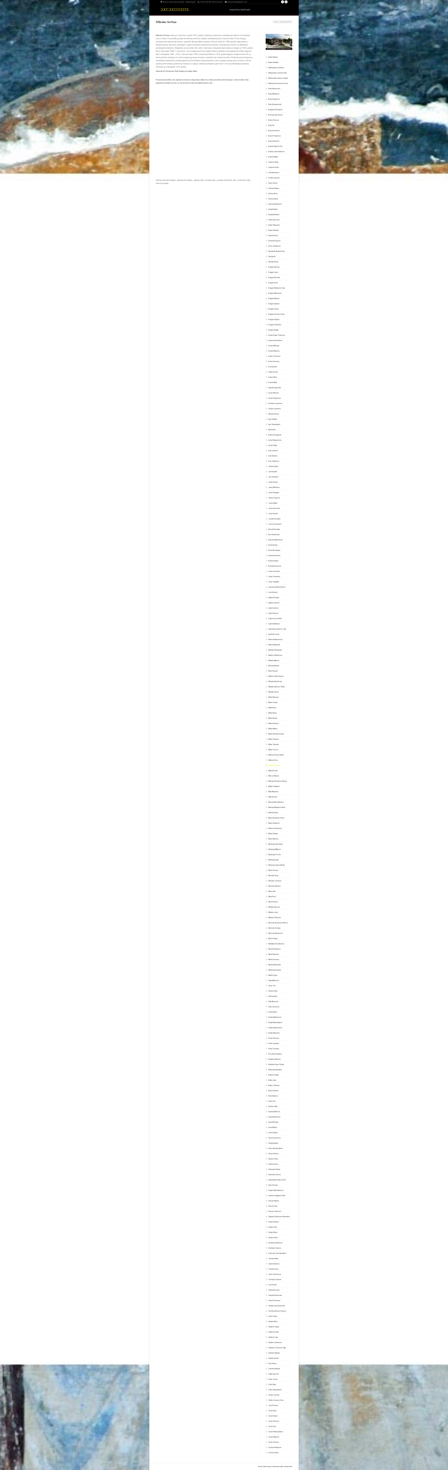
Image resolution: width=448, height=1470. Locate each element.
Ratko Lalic (272, 1080)
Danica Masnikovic (275, 204)
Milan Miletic (272, 729)
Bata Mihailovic (273, 94)
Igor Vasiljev (272, 419)
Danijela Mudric (274, 214)
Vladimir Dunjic (273, 1327)
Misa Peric (272, 896)
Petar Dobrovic (273, 1038)
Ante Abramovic (274, 89)
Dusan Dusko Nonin (275, 340)
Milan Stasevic (273, 739)
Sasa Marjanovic (274, 1117)
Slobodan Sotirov (274, 1175)
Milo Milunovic (273, 792)
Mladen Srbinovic (274, 917)
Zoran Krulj (272, 1411)
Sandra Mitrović (274, 1112)
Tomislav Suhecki (274, 1279)
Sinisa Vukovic (273, 1154)
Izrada (260, 1466)
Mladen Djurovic (274, 907)
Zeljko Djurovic (273, 1374)
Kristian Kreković (274, 555)
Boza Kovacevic (274, 131)
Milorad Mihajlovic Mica (276, 807)
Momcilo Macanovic (275, 933)
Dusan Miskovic (274, 351)
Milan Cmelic (273, 702)
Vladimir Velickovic (275, 1342)
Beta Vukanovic (274, 99)
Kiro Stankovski (274, 534)
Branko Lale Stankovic (276, 151)
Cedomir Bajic (273, 162)
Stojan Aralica (273, 1222)
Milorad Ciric (272, 797)
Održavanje (275, 1466)
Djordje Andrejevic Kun (276, 251)
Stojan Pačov (273, 1237)
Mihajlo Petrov (273, 692)
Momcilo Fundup (274, 928)
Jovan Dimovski (274, 508)
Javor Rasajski (273, 492)
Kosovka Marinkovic (275, 540)
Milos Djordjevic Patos (276, 818)
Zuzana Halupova (274, 1447)
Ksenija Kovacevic (274, 566)
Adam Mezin (273, 57)
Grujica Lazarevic (274, 409)
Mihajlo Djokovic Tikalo (276, 687)
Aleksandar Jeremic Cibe (277, 73)
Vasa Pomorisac (274, 1300)
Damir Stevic (273, 183)
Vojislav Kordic (273, 1358)
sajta (281, 1466)
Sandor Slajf (272, 1106)
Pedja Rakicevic (274, 1033)
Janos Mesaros (274, 487)
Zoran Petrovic (273, 1421)
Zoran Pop (272, 1426)
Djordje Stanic (273, 262)
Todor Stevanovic (274, 1274)
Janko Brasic (273, 482)
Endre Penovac (273, 361)
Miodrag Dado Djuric (275, 844)
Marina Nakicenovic (275, 639)
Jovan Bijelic (272, 503)
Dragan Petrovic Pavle (276, 314)
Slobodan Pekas (274, 1169)
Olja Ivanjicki (272, 996)
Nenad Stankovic (274, 949)
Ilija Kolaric (272, 430)
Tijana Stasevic (274, 1264)
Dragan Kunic (273, 283)
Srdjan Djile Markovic (276, 1190)
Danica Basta (273, 199)
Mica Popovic (273, 671)
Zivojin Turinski (273, 1395)
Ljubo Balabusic (274, 624)
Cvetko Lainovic (274, 178)
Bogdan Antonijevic (275, 110)
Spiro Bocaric (273, 1185)
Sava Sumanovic (274, 1138)
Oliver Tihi (272, 986)
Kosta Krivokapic (274, 550)
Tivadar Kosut (273, 1269)
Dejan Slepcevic (274, 225)
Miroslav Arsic (273, 875)
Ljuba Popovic (273, 613)
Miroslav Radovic (274, 886)
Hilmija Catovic (273, 414)
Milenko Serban (274, 765)
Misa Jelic (272, 891)
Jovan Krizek (273, 513)
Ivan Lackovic (273, 451)
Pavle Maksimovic (275, 1017)
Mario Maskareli (274, 645)
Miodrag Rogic (273, 860)
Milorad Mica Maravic (276, 802)
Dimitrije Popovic (274, 241)
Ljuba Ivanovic (273, 608)
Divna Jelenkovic (274, 246)
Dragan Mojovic (274, 298)
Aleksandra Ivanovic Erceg (278, 83)
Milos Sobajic (273, 834)
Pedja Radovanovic (275, 1028)
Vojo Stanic (272, 1363)
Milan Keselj (272, 718)
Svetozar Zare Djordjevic (277, 1253)
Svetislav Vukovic (274, 1248)
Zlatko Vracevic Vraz (276, 1400)
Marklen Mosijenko (275, 650)
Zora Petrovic (273, 1405)
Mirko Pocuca (273, 870)
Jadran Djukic (273, 466)
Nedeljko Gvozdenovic (276, 944)
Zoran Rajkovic (273, 1437)
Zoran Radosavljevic (275, 1432)
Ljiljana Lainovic (274, 603)
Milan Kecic (272, 708)
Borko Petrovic (273, 120)
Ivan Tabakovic (273, 461)
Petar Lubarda (273, 1043)
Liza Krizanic (273, 592)
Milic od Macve (273, 776)
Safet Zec (272, 1101)
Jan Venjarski (273, 477)
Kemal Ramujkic (274, 529)
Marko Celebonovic (275, 655)
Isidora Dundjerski (274, 435)
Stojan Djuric (273, 1232)
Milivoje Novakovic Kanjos (277, 781)
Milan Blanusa (273, 697)
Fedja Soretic (273, 372)
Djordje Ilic (272, 256)
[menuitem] (234, 9)
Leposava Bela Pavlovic (276, 587)
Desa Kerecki (273, 235)
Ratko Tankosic (274, 1085)
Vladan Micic (273, 1321)
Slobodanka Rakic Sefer (277, 1180)
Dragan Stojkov (274, 319)
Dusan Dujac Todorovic (276, 335)
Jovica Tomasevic (275, 524)
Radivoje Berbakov (275, 1070)
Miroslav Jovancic (274, 881)
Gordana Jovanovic (275, 403)
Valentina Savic (274, 1290)
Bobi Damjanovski (274, 104)
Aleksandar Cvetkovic (276, 68)
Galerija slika (288, 1466)
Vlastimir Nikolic (274, 1353)
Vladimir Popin (273, 1332)
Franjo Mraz (272, 377)
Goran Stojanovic (274, 398)
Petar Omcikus (273, 1049)
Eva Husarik (272, 367)
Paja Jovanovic (273, 1007)
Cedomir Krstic (273, 167)
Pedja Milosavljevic (275, 1022)
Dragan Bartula (273, 267)
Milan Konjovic (273, 723)
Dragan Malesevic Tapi (276, 288)
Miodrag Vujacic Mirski (276, 865)
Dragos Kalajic (273, 330)
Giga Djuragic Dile (274, 388)
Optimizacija (267, 1466)
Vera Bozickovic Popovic (277, 1311)
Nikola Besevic (273, 954)
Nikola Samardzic (274, 970)
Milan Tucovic (273, 750)
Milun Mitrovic (273, 839)
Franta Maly (272, 382)
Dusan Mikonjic (273, 346)
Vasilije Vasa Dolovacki (276, 1306)
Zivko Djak (272, 1384)
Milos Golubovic (274, 823)
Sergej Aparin (273, 1143)
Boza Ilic (271, 125)
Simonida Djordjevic (275, 1148)
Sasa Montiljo (273, 1122)
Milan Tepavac (273, 744)
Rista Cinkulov (273, 1091)
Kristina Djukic (273, 561)
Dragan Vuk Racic (274, 325)
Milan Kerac (272, 713)
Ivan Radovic (273, 456)
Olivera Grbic (273, 991)
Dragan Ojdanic (274, 304)
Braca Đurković (273, 141)
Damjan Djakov (273, 188)
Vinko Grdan (272, 1316)
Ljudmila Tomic (273, 634)
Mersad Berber (273, 666)
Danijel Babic (273, 209)
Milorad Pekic (273, 813)
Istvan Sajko (272, 445)
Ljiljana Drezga (273, 597)
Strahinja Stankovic (275, 1243)
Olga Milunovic (273, 980)
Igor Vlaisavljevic (274, 424)
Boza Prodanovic (274, 136)
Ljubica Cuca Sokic (275, 618)
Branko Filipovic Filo (275, 146)
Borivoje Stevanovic (275, 115)
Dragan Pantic (273, 309)
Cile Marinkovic (273, 172)
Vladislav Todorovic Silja (277, 1348)
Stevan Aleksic (273, 1201)
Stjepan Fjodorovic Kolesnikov (279, 1216)
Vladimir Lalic (273, 1337)
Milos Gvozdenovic (275, 828)
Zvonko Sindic (273, 1453)
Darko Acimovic (274, 220)
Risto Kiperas (273, 1096)
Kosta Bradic (273, 545)
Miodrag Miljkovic (274, 849)
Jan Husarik (272, 472)
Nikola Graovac (273, 959)
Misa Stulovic (273, 902)
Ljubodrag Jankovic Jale (277, 629)
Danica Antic (273, 193)
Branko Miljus (273, 157)
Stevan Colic (272, 1206)
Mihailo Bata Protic (275, 681)
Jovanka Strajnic (274, 519)
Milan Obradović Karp (276, 734)
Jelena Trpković (274, 498)
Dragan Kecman (274, 277)
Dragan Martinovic (275, 293)
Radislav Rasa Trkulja (276, 1064)
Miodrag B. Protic (274, 854)
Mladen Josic (273, 912)
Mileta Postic (273, 771)
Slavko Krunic (273, 1164)
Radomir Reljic (273, 1075)
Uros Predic (272, 1285)
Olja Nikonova (273, 1001)
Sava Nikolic (272, 1127)
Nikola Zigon (272, 975)
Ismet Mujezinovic (275, 440)
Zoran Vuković (273, 1442)
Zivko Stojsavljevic (275, 1390)
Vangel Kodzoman (275, 1295)
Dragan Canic (273, 272)
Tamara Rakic (273, 1258)
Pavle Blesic (272, 1012)
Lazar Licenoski (274, 571)
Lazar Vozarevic (274, 576)
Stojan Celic (272, 1227)
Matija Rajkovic (273, 660)
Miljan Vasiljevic (274, 786)
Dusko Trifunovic (274, 356)
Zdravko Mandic (274, 1369)
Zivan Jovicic (273, 1379)
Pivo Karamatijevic (275, 1054)
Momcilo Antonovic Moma (278, 923)
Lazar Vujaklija (273, 582)
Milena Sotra (273, 760)
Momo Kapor (273, 938)
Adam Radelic (273, 62)
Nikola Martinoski (274, 965)
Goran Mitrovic (273, 393)
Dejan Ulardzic (273, 230)
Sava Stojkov (273, 1133)
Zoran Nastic (273, 1416)
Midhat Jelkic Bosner (276, 676)
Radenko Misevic (274, 1059)
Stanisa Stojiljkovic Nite (276, 1195)
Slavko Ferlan (273, 1159)
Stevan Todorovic (274, 1211)
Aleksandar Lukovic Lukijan (278, 78)
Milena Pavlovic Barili (276, 755)
